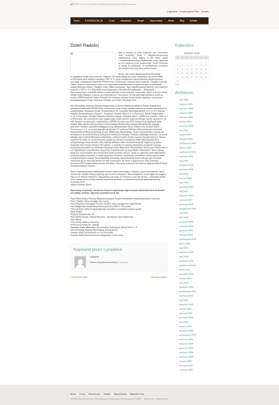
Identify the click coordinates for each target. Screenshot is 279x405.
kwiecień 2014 (186, 252)
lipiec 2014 (184, 243)
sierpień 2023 (186, 113)
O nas (112, 20)
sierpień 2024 (186, 104)
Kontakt (193, 20)
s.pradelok (112, 249)
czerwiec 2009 (186, 339)
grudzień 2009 (186, 330)
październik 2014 (187, 239)
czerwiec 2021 (186, 126)
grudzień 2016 (186, 204)
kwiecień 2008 (186, 357)
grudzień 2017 (186, 187)
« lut (177, 84)
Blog (182, 20)
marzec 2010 (185, 326)
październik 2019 (187, 152)
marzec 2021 (185, 134)
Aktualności (125, 20)
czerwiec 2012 (186, 296)
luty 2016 (183, 217)
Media (171, 20)
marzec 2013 (185, 278)
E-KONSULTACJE (94, 20)
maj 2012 (183, 300)
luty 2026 (183, 100)
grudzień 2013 (186, 261)
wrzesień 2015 (186, 226)
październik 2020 (187, 143)
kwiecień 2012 (186, 304)
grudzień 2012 (186, 287)
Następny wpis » (159, 277)
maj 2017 (183, 191)
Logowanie (172, 11)
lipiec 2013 (184, 269)
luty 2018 (183, 182)
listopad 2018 (186, 165)
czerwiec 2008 (186, 352)
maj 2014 (183, 248)
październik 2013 (187, 265)
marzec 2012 (185, 309)
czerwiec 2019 (186, 156)
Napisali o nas (137, 394)
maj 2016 (183, 213)
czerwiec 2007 (186, 370)
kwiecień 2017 (186, 195)
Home (76, 20)
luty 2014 (183, 256)
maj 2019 (183, 161)
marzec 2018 (185, 178)
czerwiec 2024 (186, 108)
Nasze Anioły (156, 20)
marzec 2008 (185, 361)
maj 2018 (183, 174)
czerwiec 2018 (186, 169)
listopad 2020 (186, 139)
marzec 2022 (185, 121)
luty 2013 (183, 283)
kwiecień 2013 (186, 274)
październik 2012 (187, 291)
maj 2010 (183, 322)
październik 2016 (187, 209)
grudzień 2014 (186, 230)
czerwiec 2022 (186, 117)
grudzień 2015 (186, 222)
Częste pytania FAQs (189, 11)
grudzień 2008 (186, 348)
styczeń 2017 (185, 200)
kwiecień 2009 (186, 344)
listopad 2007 (186, 365)
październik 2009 (187, 335)
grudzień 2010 (186, 317)
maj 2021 (183, 130)
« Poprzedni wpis (78, 277)
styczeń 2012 (185, 313)
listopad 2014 (186, 235)
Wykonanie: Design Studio (156, 399)
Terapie (140, 20)
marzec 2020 (185, 148)
